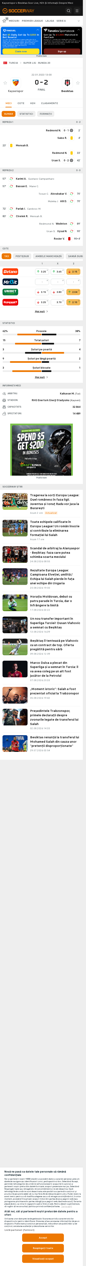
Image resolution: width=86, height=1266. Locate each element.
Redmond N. (46, 225)
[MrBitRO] (10, 283)
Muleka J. (53, 202)
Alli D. (63, 202)
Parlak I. (20, 210)
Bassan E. (22, 187)
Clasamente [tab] (49, 104)
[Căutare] (68, 10)
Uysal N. (62, 232)
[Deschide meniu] (77, 10)
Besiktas (67, 92)
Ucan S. (51, 232)
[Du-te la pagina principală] (21, 10)
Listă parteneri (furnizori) (19, 1230)
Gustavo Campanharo (41, 180)
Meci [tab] (8, 104)
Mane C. (34, 187)
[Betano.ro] (10, 273)
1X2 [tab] (6, 257)
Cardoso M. (34, 210)
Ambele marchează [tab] (48, 257)
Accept (43, 1237)
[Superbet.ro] (10, 303)
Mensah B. (36, 217)
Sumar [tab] (8, 115)
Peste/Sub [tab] (22, 257)
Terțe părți (66, 1206)
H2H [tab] (32, 104)
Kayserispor (15, 92)
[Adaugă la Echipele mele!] (5, 84)
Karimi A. (21, 180)
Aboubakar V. (59, 195)
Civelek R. (22, 217)
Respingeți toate (43, 1248)
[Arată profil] (15, 84)
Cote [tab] (21, 104)
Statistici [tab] (26, 115)
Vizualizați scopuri (43, 1258)
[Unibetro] (10, 293)
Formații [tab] (46, 115)
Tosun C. (44, 195)
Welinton (61, 225)
